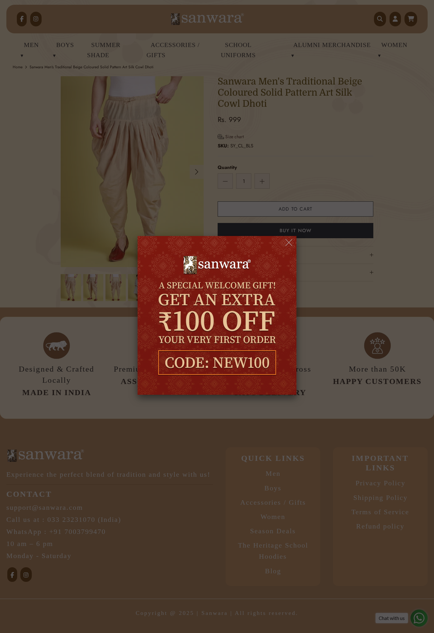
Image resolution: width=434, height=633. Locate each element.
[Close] (289, 243)
